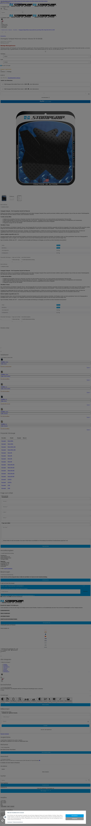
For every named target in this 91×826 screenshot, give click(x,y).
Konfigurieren (74, 818)
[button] (2, 820)
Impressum (9, 822)
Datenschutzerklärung (18, 822)
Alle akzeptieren (75, 815)
